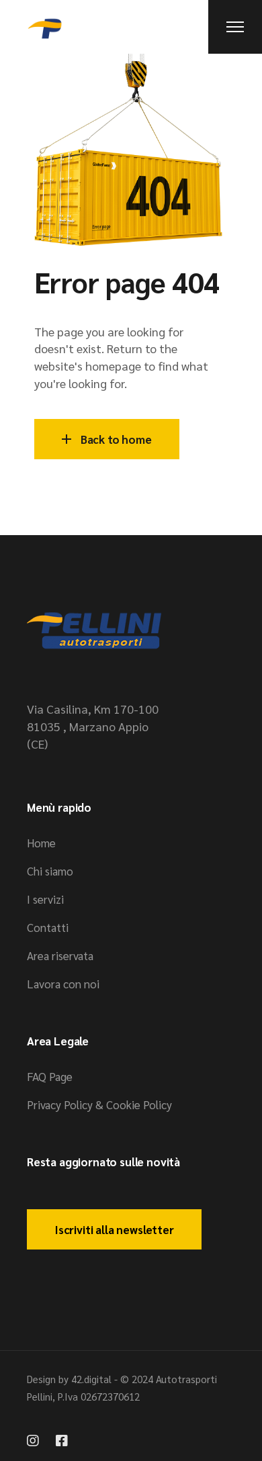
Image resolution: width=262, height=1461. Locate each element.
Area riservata (60, 955)
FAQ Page (50, 1076)
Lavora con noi (63, 983)
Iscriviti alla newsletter (114, 1229)
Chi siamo (50, 870)
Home (41, 842)
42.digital (91, 1378)
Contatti (48, 927)
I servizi (45, 899)
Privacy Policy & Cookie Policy (99, 1104)
